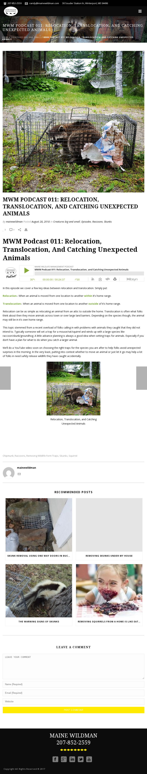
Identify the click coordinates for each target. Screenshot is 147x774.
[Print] (28, 229)
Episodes (86, 221)
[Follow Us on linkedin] (72, 759)
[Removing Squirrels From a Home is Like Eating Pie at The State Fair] (109, 591)
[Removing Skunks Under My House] (109, 525)
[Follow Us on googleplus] (64, 759)
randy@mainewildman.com (44, 3)
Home (5, 37)
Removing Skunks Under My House (109, 555)
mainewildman (14, 221)
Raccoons (97, 221)
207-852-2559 (15, 3)
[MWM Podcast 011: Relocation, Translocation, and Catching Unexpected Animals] (73, 121)
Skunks (108, 221)
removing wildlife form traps (42, 456)
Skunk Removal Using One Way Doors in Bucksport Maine (39, 555)
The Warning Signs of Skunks (38, 621)
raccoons (20, 456)
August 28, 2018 (41, 221)
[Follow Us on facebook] (55, 759)
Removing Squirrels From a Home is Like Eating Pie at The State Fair (110, 621)
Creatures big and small (26, 37)
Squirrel (73, 456)
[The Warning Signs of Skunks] (39, 591)
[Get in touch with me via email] (19, 473)
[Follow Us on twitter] (81, 759)
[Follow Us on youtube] (89, 759)
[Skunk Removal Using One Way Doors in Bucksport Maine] (39, 525)
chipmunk (8, 456)
